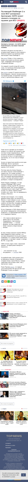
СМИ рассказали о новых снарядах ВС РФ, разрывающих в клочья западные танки (17, 303)
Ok (23, 475)
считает (16, 252)
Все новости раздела (7, 343)
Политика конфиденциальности (14, 450)
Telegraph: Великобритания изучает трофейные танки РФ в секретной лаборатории (15, 290)
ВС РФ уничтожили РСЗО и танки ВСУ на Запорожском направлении (16, 296)
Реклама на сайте (10, 445)
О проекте (8, 443)
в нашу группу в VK (20, 274)
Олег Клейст (21, 8)
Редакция (8, 447)
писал (12, 267)
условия (13, 476)
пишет (5, 58)
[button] (2, 2)
